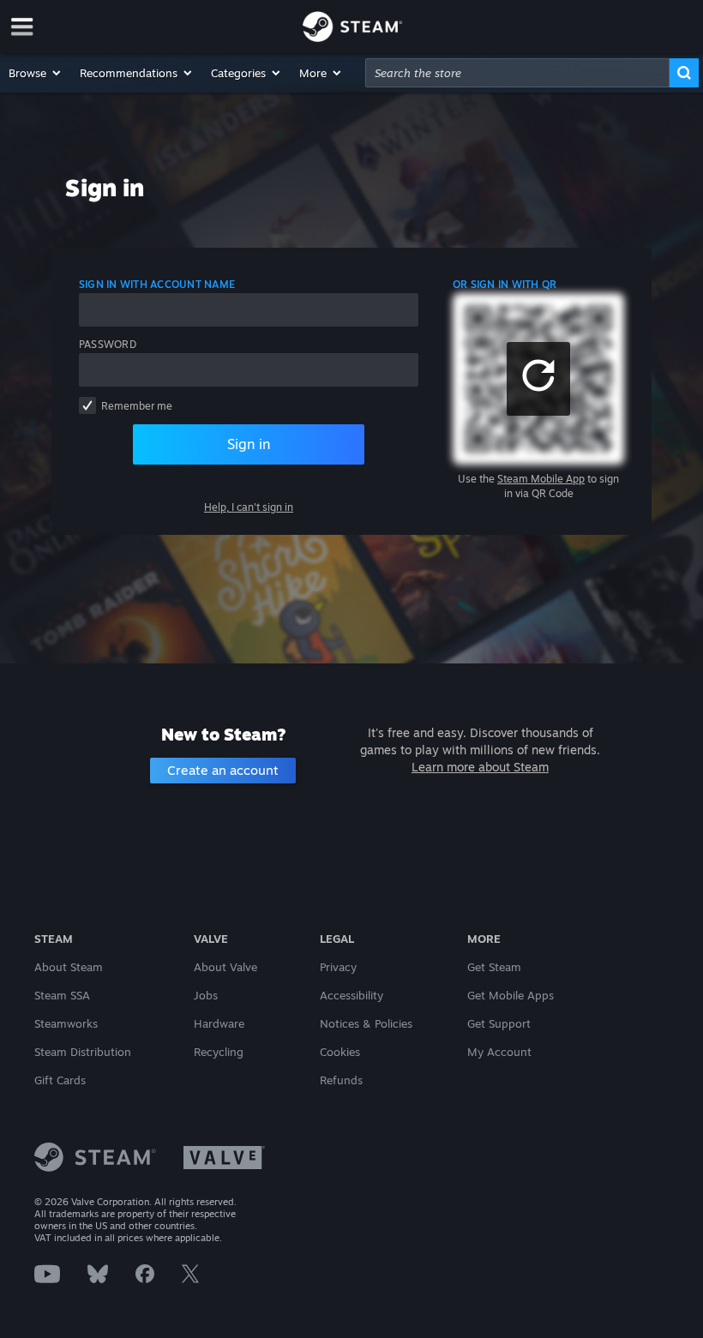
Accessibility (351, 995)
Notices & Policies (366, 1023)
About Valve (225, 967)
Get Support (499, 1023)
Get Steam (494, 967)
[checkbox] (87, 405)
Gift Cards (60, 1080)
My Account (499, 1052)
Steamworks (66, 1023)
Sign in (248, 444)
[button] (35, 73)
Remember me (136, 405)
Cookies (340, 1052)
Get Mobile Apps (510, 995)
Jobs (206, 995)
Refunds (341, 1080)
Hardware (219, 1023)
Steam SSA (62, 995)
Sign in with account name (157, 284)
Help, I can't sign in (248, 507)
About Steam (68, 967)
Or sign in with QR (504, 284)
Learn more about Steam (480, 766)
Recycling (218, 1052)
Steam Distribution (82, 1052)
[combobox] (517, 72)
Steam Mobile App (541, 478)
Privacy (338, 967)
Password (107, 344)
